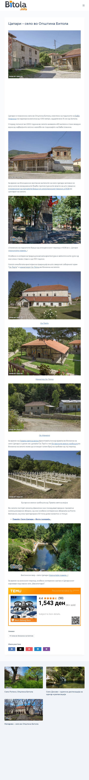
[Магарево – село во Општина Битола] (23, 710)
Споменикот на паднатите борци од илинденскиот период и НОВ (39, 189)
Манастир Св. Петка (44, 379)
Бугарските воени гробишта (65, 444)
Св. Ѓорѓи (13, 267)
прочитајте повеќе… (18, 251)
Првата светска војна (29, 441)
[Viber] (46, 649)
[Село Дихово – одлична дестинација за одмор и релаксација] (65, 677)
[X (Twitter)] (20, 649)
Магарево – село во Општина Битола (21, 724)
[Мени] (84, 5)
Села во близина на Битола (21, 636)
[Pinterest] (29, 649)
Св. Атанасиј (44, 435)
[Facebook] (11, 649)
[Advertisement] (44, 97)
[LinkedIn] (37, 649)
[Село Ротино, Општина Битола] (23, 677)
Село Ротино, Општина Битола (18, 692)
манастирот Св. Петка (29, 267)
